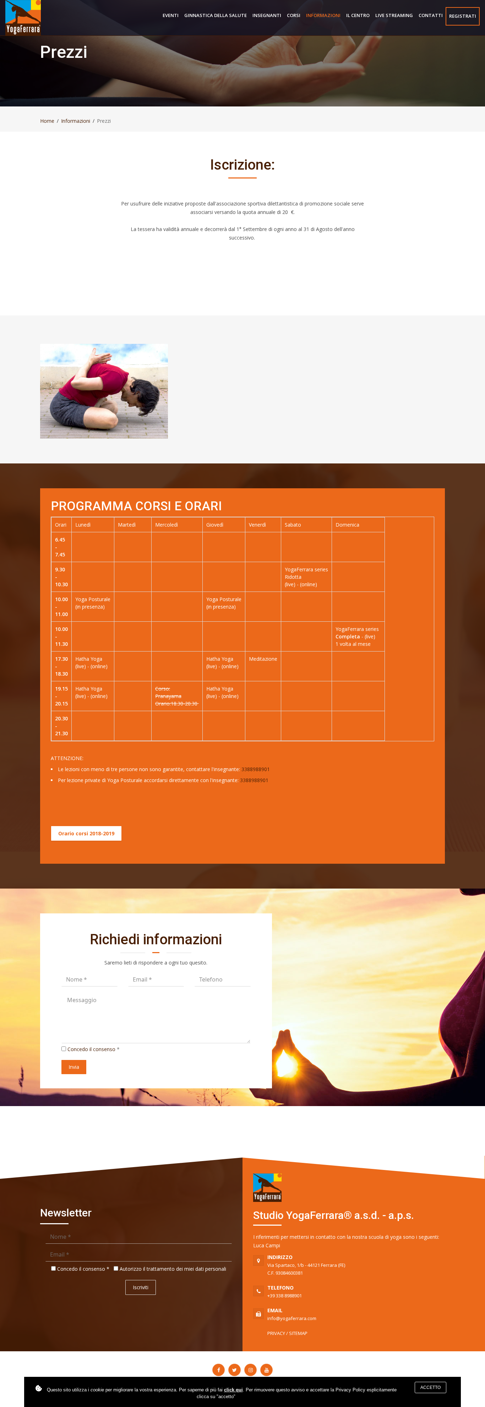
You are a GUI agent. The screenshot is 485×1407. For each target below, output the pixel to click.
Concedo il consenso (91, 1049)
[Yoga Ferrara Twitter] (234, 1370)
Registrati (462, 16)
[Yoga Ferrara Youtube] (266, 1370)
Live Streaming (394, 15)
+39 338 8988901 (284, 1291)
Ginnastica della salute (215, 15)
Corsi (293, 15)
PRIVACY (276, 1333)
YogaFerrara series (306, 569)
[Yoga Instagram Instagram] (250, 1370)
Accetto (430, 1387)
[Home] (23, 17)
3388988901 (255, 769)
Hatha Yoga (88, 658)
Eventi (171, 15)
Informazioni (323, 15)
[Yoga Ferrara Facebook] (218, 1370)
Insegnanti (266, 15)
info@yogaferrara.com (291, 1314)
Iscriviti (140, 1287)
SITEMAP (298, 1333)
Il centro (358, 15)
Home (47, 120)
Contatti (431, 15)
